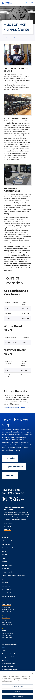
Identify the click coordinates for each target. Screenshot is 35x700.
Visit (3, 558)
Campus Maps (6, 586)
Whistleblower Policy (9, 663)
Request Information (14, 467)
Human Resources (8, 666)
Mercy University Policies (10, 657)
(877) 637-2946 (7, 625)
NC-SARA (5, 660)
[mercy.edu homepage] (7, 3)
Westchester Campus (12, 38)
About (4, 551)
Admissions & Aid (7, 541)
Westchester (6, 604)
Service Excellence (8, 593)
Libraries (5, 562)
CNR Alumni (7, 526)
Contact (4, 555)
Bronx (4, 631)
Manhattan (6, 617)
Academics (5, 537)
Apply (4, 579)
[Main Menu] (32, 3)
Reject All (17, 691)
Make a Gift (7, 529)
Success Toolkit (7, 572)
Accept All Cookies (17, 696)
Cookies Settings (17, 686)
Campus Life (6, 544)
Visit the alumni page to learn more (16, 407)
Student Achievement (9, 596)
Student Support (7, 548)
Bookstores (5, 569)
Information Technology (10, 669)
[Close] (33, 674)
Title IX (4, 651)
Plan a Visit (10, 458)
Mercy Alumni (8, 523)
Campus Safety (7, 565)
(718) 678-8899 (7, 638)
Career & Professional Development (13, 575)
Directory (5, 582)
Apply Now (9, 475)
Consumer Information (9, 654)
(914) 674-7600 (7, 612)
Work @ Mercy (6, 589)
